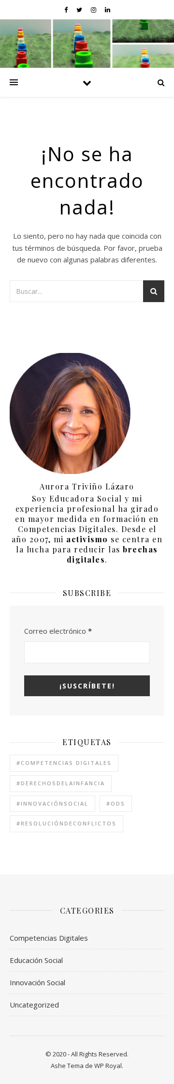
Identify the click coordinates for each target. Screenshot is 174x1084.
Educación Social (36, 960)
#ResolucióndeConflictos (66, 823)
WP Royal (108, 1065)
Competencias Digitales (49, 938)
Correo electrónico (58, 631)
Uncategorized (34, 1004)
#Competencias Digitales (64, 762)
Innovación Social (37, 982)
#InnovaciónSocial (52, 803)
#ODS (115, 803)
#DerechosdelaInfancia (60, 783)
